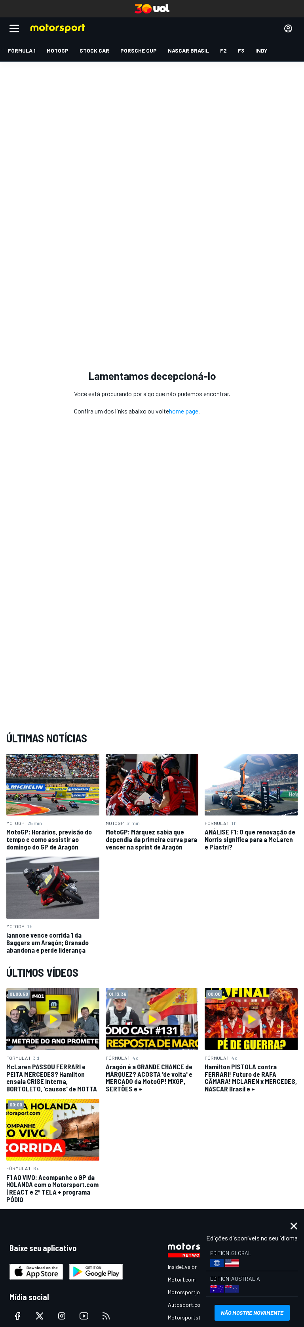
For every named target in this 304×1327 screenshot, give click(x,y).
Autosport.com (186, 1304)
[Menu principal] (14, 28)
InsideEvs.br (182, 1266)
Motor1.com (182, 1279)
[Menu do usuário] (288, 28)
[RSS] (106, 1316)
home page (183, 411)
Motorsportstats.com (194, 1317)
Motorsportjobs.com (192, 1292)
